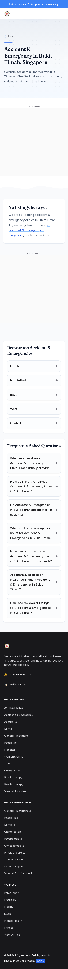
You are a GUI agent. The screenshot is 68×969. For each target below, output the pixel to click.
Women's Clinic (13, 756)
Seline (40, 960)
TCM (7, 763)
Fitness (8, 927)
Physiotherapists (14, 852)
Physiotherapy (13, 777)
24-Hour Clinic (13, 708)
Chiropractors (13, 831)
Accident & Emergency (18, 714)
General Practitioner (16, 735)
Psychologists (13, 838)
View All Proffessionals (18, 873)
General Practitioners (17, 810)
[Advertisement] (34, 142)
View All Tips (12, 934)
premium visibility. (47, 4)
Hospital (9, 749)
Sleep (7, 913)
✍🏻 (14, 684)
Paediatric (10, 742)
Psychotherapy (13, 784)
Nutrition (10, 900)
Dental (8, 728)
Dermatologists (14, 866)
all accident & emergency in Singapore (29, 230)
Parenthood (11, 893)
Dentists (9, 824)
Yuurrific (45, 955)
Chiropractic (12, 770)
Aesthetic (10, 721)
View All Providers (15, 791)
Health (8, 906)
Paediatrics (11, 817)
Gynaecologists (14, 845)
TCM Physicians (14, 859)
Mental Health (13, 920)
